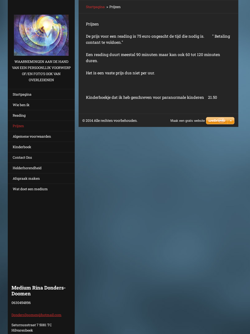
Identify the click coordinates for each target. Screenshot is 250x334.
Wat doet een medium (30, 189)
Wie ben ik (21, 104)
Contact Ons (22, 157)
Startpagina (22, 94)
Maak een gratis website (187, 120)
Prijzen (18, 125)
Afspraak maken (26, 178)
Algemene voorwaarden (32, 136)
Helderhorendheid (27, 168)
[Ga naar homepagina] (41, 29)
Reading (19, 115)
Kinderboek (22, 147)
